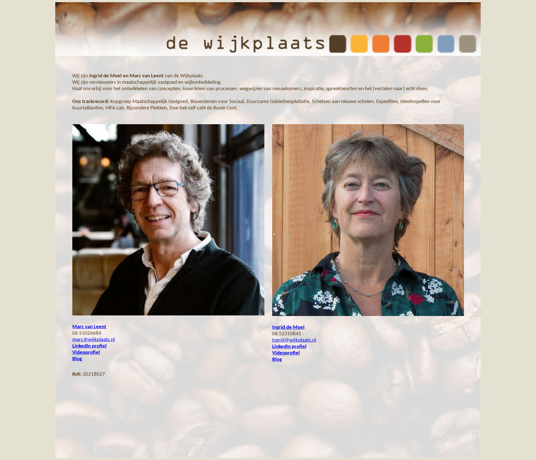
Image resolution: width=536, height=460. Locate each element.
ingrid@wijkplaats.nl (294, 340)
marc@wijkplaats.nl (93, 339)
